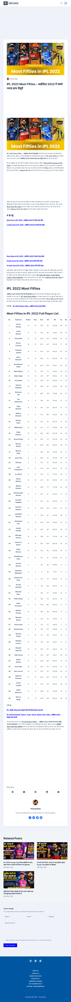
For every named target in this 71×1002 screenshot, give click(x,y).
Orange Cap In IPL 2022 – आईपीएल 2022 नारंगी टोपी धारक (25, 265)
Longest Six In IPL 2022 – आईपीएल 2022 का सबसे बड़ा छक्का (26, 225)
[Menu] (65, 3)
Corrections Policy (35, 976)
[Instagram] (40, 961)
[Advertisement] (35, 20)
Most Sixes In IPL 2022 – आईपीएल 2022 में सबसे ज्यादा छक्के (25, 256)
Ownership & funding (35, 981)
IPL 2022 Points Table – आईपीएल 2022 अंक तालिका (29, 306)
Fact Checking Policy (35, 983)
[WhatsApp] (58, 792)
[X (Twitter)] (24, 792)
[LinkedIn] (47, 792)
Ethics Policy (35, 978)
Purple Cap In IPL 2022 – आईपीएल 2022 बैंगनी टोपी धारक (24, 261)
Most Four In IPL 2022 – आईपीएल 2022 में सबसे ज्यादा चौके (25, 220)
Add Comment (10, 923)
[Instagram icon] (41, 817)
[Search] (61, 3)
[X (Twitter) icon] (37, 817)
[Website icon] (33, 817)
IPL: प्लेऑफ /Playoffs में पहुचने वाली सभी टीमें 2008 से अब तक (25, 710)
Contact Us (35, 973)
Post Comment (10, 945)
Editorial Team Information (35, 986)
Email (29, 916)
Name (7, 916)
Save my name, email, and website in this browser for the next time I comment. (29, 940)
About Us (35, 970)
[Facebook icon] (30, 817)
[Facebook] (12, 792)
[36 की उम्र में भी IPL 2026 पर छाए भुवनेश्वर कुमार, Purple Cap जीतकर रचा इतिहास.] (52, 850)
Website (51, 916)
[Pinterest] (35, 792)
